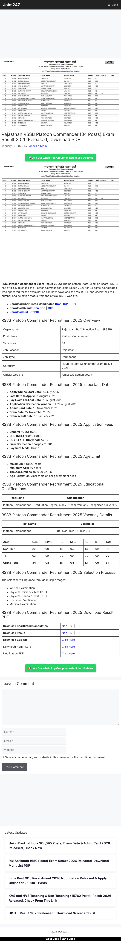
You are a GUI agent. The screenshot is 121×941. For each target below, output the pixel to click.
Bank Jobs (68, 938)
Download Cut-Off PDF (25, 312)
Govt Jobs (52, 938)
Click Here (68, 639)
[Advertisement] (60, 35)
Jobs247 (11, 4)
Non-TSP (62, 304)
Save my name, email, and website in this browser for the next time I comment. (55, 757)
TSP (72, 304)
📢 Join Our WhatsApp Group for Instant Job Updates (60, 157)
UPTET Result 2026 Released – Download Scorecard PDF (52, 913)
